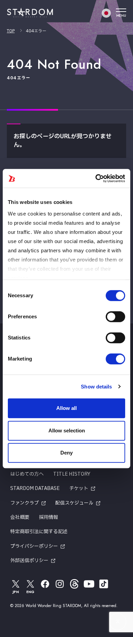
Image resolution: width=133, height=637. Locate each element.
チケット (78, 488)
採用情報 (48, 517)
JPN (16, 591)
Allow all (66, 408)
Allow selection (66, 430)
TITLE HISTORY (71, 474)
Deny (66, 453)
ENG (30, 591)
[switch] (115, 316)
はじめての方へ (27, 474)
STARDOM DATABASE (35, 488)
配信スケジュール (74, 503)
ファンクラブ (24, 503)
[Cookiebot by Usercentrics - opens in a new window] (95, 178)
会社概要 (19, 517)
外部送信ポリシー (29, 560)
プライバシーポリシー (34, 546)
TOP (11, 31)
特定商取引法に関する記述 (39, 531)
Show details (96, 386)
